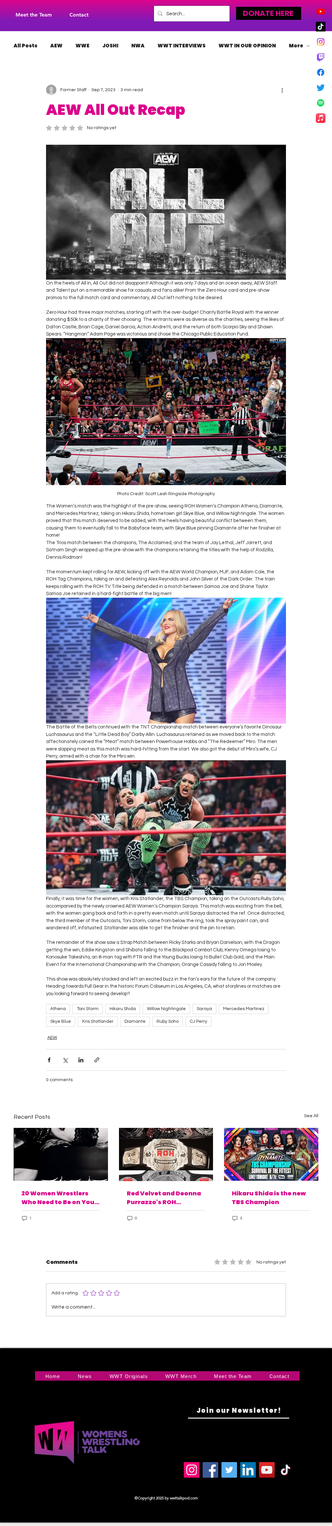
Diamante (135, 1021)
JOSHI (110, 46)
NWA (138, 46)
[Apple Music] (321, 118)
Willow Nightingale (166, 1009)
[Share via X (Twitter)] (65, 1060)
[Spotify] (321, 103)
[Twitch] (321, 57)
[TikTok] (321, 26)
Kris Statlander (97, 1021)
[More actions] (282, 90)
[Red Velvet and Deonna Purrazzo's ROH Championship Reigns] (166, 1154)
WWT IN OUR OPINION (247, 46)
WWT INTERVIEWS (182, 46)
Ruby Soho (168, 1021)
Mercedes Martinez (243, 1009)
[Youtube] (321, 11)
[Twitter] (321, 87)
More (296, 46)
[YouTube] (267, 1470)
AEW (56, 46)
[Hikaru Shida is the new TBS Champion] (271, 1154)
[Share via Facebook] (49, 1060)
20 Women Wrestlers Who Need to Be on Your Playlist (59, 1197)
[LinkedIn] (248, 1470)
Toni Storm (88, 1009)
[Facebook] (321, 72)
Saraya (204, 1009)
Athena (58, 1009)
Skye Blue (60, 1021)
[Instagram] (321, 42)
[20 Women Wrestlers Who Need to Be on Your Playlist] (61, 1154)
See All (311, 1116)
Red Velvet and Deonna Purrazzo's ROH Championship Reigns (164, 1197)
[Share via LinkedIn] (81, 1060)
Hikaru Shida (123, 1009)
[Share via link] (97, 1060)
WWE (82, 46)
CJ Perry (198, 1021)
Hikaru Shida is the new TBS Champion (269, 1197)
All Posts (25, 46)
